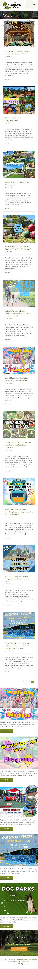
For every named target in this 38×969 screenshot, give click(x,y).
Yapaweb (28, 961)
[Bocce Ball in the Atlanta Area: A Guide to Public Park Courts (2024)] (19, 229)
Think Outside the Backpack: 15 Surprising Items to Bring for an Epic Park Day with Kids (19, 512)
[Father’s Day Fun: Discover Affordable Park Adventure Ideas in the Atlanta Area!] (19, 293)
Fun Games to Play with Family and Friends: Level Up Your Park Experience (18, 445)
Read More (7, 79)
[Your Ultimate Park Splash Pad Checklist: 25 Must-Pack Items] (19, 360)
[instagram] (22, 964)
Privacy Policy (27, 959)
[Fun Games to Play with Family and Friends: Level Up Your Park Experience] (19, 424)
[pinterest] (19, 964)
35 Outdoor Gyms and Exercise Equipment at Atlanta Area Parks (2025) (17, 579)
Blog (8, 16)
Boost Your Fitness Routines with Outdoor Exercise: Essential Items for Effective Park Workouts (19, 645)
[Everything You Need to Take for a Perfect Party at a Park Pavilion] (19, 33)
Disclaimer (16, 961)
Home (4, 16)
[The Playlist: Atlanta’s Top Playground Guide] (19, 100)
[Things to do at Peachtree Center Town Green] (19, 164)
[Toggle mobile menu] (34, 4)
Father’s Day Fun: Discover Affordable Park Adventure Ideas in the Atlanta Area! (18, 313)
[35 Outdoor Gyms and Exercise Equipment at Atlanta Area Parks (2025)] (19, 558)
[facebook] (16, 964)
